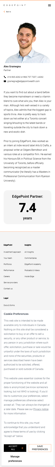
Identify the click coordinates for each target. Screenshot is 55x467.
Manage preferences (15, 458)
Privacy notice (40, 409)
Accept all (13, 448)
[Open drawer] (49, 5)
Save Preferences (40, 448)
